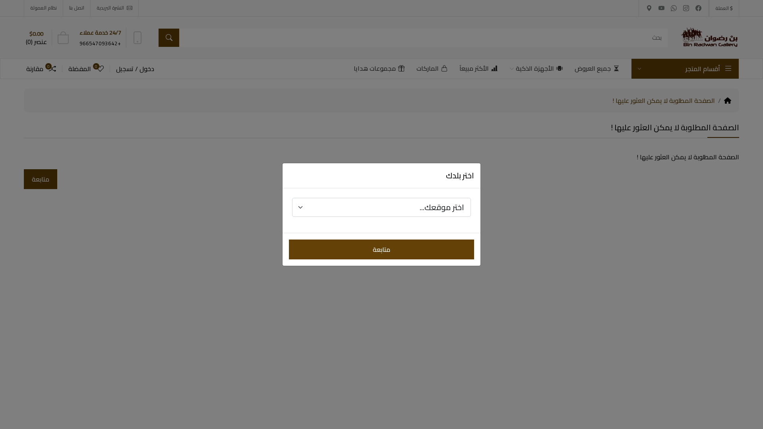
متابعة (381, 249)
